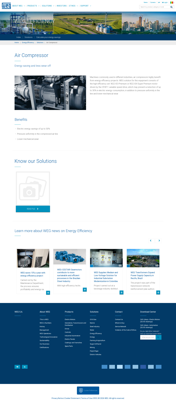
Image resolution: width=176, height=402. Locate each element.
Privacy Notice (58, 398)
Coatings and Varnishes (73, 343)
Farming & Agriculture (97, 340)
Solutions (47, 6)
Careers (153, 2)
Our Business (44, 344)
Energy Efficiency (96, 333)
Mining (92, 347)
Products (32, 6)
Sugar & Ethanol (95, 344)
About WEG (17, 6)
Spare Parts (69, 346)
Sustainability (44, 340)
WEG (5, 6)
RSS (95, 398)
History (42, 326)
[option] (33, 191)
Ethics (72, 6)
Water (92, 330)
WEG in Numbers (45, 323)
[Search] (171, 7)
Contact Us (119, 319)
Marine (92, 323)
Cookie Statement (72, 398)
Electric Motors (70, 319)
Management (44, 330)
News (146, 2)
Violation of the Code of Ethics (125, 330)
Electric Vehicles (95, 354)
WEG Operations (45, 333)
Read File (31, 209)
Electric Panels (70, 339)
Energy (92, 337)
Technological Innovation (48, 337)
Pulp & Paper (94, 351)
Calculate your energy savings (48, 37)
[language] (172, 2)
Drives (67, 329)
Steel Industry (94, 326)
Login (165, 2)
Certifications (44, 347)
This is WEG (44, 319)
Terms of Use (86, 398)
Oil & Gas (93, 319)
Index (18, 37)
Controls (68, 332)
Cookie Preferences (90, 390)
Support (84, 6)
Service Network (120, 326)
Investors (62, 6)
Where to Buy (119, 323)
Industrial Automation (72, 336)
